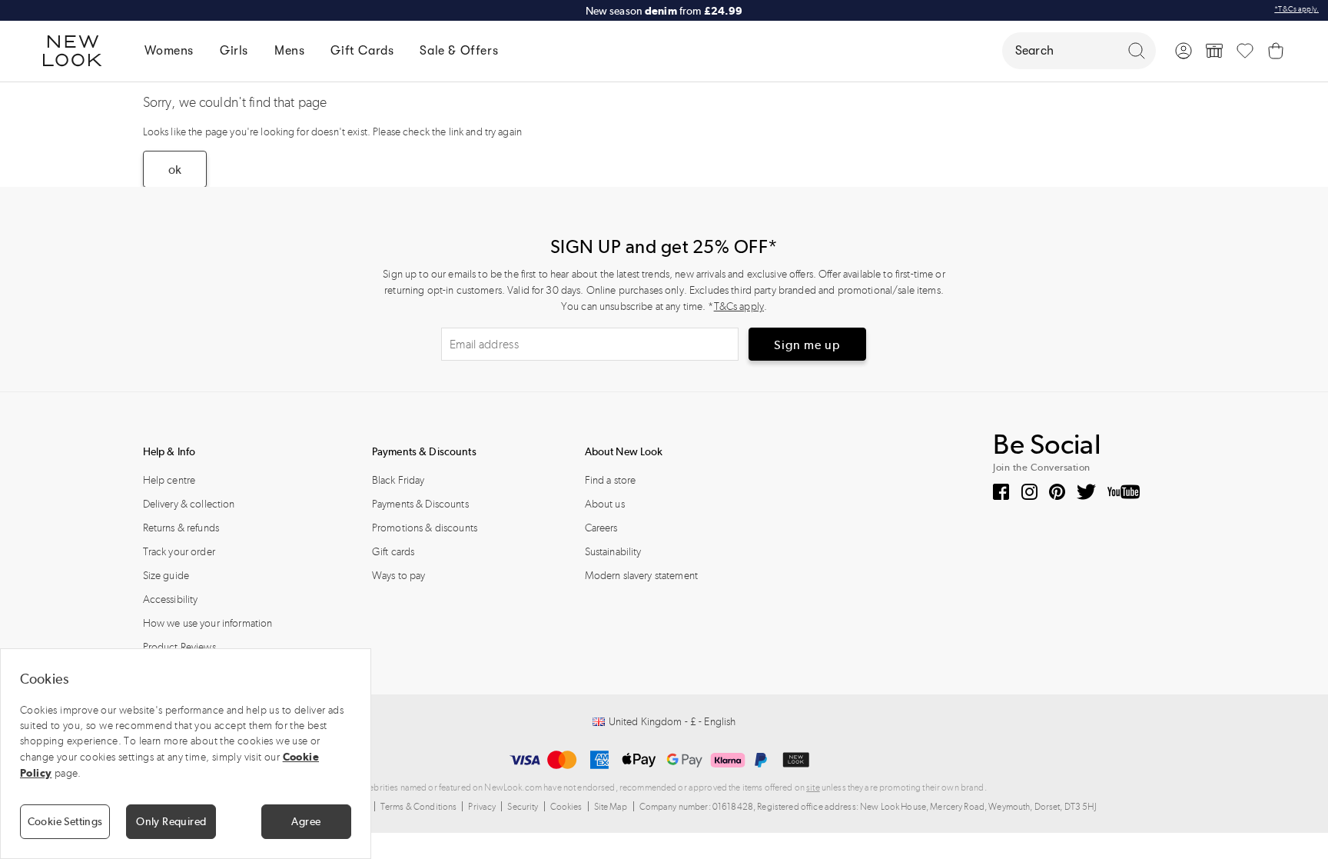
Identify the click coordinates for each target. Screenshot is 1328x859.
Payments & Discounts (420, 504)
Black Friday (398, 480)
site (813, 787)
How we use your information (208, 623)
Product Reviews (179, 647)
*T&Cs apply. (1296, 9)
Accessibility (170, 599)
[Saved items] (1245, 50)
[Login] (1183, 50)
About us (605, 504)
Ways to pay (399, 575)
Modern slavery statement (641, 575)
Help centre (169, 480)
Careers (601, 527)
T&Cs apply (739, 306)
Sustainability (613, 551)
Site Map (611, 806)
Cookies (566, 806)
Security (522, 806)
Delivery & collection (189, 504)
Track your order (179, 551)
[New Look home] (77, 50)
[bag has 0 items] (1275, 50)
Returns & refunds (181, 527)
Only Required (171, 821)
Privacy (482, 806)
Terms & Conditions (418, 806)
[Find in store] (1214, 50)
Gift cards (393, 551)
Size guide (166, 575)
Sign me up (807, 345)
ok (174, 169)
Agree (305, 821)
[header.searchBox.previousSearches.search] (1136, 50)
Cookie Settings (65, 821)
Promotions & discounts (424, 527)
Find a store (610, 480)
